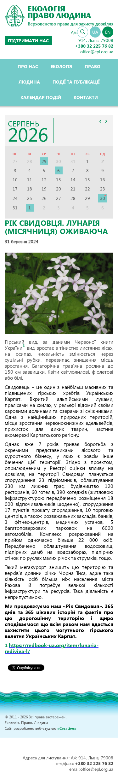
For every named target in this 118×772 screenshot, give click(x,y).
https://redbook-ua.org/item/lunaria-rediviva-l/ (51, 648)
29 (44, 161)
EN (107, 32)
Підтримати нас (28, 41)
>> (106, 121)
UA (95, 32)
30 (102, 198)
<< (100, 121)
